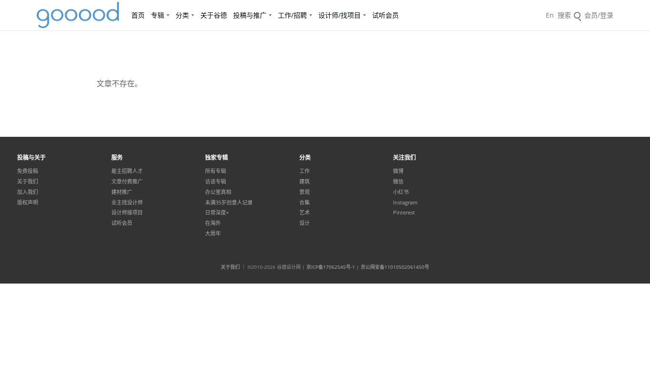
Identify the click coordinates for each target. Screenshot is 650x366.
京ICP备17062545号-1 (330, 267)
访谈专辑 (215, 181)
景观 (304, 192)
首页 (138, 15)
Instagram (405, 202)
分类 (182, 15)
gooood (78, 15)
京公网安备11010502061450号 (395, 267)
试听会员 (385, 15)
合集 (304, 202)
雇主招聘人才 (127, 171)
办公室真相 (218, 192)
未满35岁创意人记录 (229, 202)
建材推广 (121, 192)
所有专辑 (215, 171)
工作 (304, 171)
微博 (398, 171)
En (550, 15)
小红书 (401, 192)
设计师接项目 (127, 212)
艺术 (304, 212)
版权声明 (27, 202)
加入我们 (27, 192)
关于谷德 (213, 15)
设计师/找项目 (339, 15)
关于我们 (27, 181)
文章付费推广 (127, 181)
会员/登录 (598, 15)
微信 (398, 181)
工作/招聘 (292, 15)
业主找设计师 (127, 202)
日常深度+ (217, 212)
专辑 (157, 15)
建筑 (304, 181)
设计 (304, 223)
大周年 (213, 233)
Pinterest (404, 212)
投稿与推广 (249, 15)
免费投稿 (27, 171)
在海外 (213, 223)
